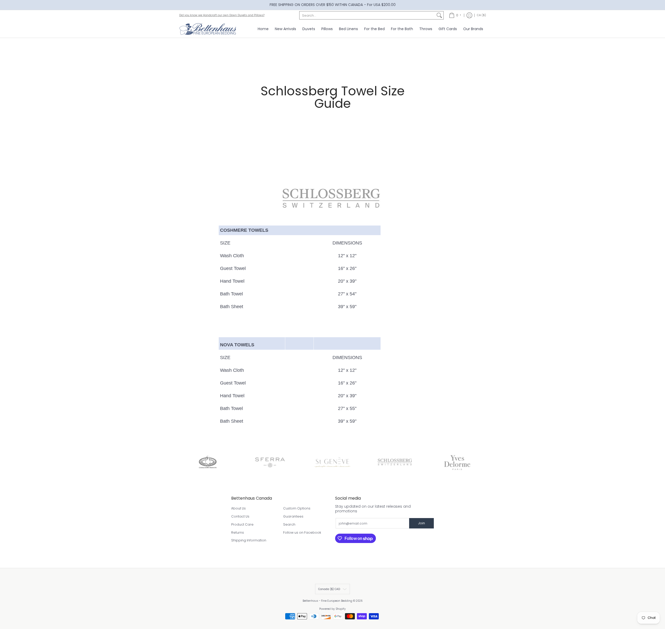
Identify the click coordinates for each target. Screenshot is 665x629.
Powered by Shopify (332, 609)
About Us (238, 508)
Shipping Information (248, 540)
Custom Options (296, 508)
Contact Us (240, 516)
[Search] (439, 15)
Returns (237, 532)
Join (421, 523)
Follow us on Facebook (302, 532)
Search (289, 524)
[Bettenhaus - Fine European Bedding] (207, 29)
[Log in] (469, 15)
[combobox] (367, 15)
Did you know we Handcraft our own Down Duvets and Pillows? (221, 15)
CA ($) (481, 15)
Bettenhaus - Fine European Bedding (327, 601)
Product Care (242, 524)
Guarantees (293, 516)
